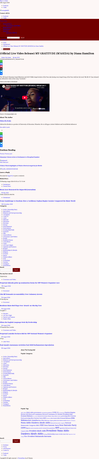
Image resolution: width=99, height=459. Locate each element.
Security (5, 253)
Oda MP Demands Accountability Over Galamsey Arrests (21, 294)
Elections (5, 223)
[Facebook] (49, 64)
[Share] (49, 73)
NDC (42, 425)
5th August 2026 (5, 325)
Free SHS (35, 416)
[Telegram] (49, 71)
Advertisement (7, 448)
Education (6, 221)
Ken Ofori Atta (42, 420)
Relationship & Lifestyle (10, 250)
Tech (4, 259)
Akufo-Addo (23, 412)
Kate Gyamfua (33, 420)
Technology (6, 260)
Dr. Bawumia (61, 412)
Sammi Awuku (59, 434)
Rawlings (45, 434)
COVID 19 (55, 412)
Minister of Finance (71, 420)
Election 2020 (25, 414)
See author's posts (5, 127)
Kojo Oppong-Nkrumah (53, 420)
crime (5, 218)
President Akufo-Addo (37, 431)
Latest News (6, 242)
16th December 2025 (7, 204)
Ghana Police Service (56, 416)
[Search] (0, 36)
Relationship (51, 434)
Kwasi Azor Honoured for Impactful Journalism (18, 190)
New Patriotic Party (51, 425)
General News (7, 24)
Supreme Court (72, 434)
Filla (4, 233)
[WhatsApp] (49, 61)
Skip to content (4, 1)
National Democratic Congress (58, 423)
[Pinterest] (49, 66)
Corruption (6, 214)
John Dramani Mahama (64, 418)
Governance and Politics (13, 26)
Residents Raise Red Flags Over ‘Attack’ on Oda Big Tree (21, 305)
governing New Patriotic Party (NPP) (35, 418)
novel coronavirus (35, 428)
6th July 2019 (16, 57)
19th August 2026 (6, 286)
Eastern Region (70, 412)
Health (5, 238)
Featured (5, 231)
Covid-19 (5, 216)
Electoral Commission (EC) (50, 414)
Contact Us (6, 450)
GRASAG (48, 418)
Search (2, 267)
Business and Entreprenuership (12, 213)
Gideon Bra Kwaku (6, 57)
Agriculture (6, 211)
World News (6, 29)
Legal (4, 243)
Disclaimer (5, 445)
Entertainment (7, 27)
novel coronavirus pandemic (47, 428)
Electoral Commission (35, 414)
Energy (5, 225)
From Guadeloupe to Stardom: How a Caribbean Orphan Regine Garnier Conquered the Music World (37, 201)
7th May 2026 (5, 193)
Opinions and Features (9, 247)
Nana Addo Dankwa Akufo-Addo (35, 422)
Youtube (3, 39)
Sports (5, 255)
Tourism (5, 262)
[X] (49, 69)
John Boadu (54, 418)
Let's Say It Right (8, 245)
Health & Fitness (8, 240)
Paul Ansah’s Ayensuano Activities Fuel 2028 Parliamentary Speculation (27, 345)
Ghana (49, 416)
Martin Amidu (63, 420)
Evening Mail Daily (8, 230)
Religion (5, 252)
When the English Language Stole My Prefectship (18, 322)
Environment (7, 228)
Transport (6, 264)
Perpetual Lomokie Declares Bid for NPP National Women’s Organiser (26, 334)
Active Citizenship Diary (10, 209)
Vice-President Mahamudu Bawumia (37, 436)
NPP (57, 427)
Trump (22, 436)
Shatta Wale (65, 434)
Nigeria (28, 428)
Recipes (5, 248)
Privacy (5, 447)
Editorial (5, 220)
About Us (6, 31)
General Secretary (42, 416)
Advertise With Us (11, 33)
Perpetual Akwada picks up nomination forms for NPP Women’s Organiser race (30, 283)
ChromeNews (21, 458)
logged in (10, 176)
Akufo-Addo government (33, 412)
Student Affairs (7, 257)
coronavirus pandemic (46, 412)
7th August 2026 (5, 297)
